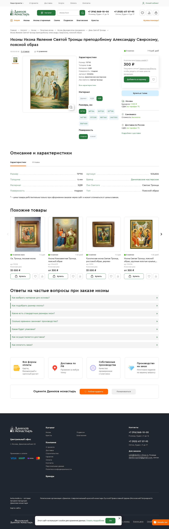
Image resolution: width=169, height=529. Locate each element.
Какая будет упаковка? (23, 329)
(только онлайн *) (141, 60)
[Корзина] (156, 13)
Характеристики (18, 162)
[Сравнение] (149, 13)
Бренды (50, 476)
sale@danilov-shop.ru (138, 455)
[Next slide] (161, 234)
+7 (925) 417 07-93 (124, 11)
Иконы (27, 20)
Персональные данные (55, 466)
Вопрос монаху (123, 521)
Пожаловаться (124, 392)
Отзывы (36, 162)
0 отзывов (25, 51)
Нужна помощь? (151, 20)
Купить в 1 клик (140, 93)
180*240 (103, 117)
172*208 (93, 117)
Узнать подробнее (95, 521)
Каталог (48, 13)
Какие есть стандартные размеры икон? (33, 313)
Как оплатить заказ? (22, 345)
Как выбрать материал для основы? (31, 298)
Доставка (48, 3)
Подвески (68, 20)
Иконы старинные (41, 20)
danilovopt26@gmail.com (140, 458)
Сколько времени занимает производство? (35, 321)
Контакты (86, 3)
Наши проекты (16, 3)
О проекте (33, 3)
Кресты (95, 20)
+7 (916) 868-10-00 (98, 11)
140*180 (83, 117)
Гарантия (49, 457)
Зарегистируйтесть (147, 69)
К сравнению (42, 51)
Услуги (61, 3)
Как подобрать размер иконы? (28, 306)
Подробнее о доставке (131, 133)
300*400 (83, 123)
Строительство (52, 453)
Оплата (73, 3)
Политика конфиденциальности (59, 469)
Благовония (82, 20)
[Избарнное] (142, 13)
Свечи (57, 20)
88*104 (91, 111)
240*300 (113, 117)
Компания (51, 442)
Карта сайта (15, 508)
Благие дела (138, 521)
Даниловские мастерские (95, 77)
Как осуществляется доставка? (28, 337)
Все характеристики (87, 85)
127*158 (110, 111)
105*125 (101, 111)
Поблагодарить (95, 392)
